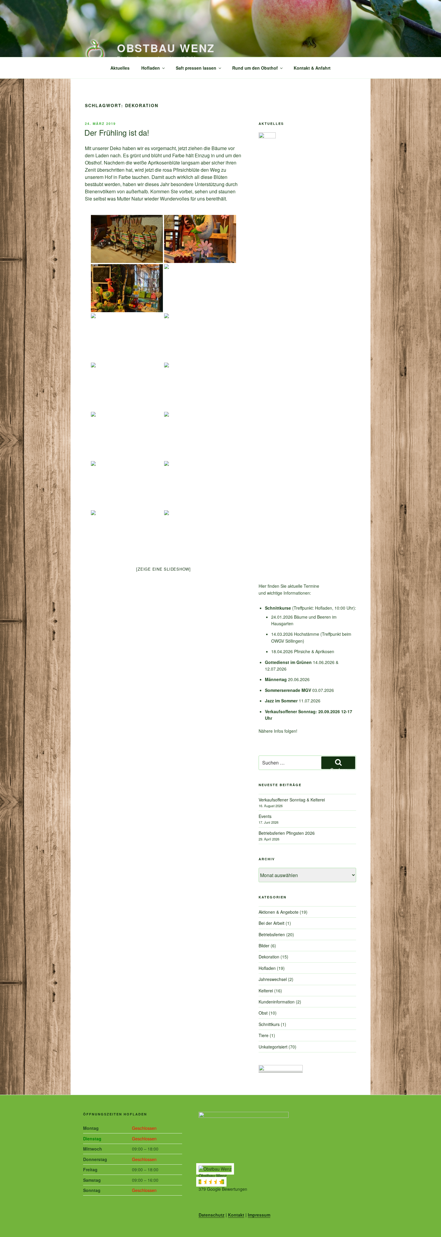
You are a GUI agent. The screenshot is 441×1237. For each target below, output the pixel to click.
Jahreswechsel (273, 979)
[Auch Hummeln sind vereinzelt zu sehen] (200, 337)
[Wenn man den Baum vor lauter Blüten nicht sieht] (127, 387)
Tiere (263, 1035)
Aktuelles (120, 68)
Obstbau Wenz (166, 48)
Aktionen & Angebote (278, 912)
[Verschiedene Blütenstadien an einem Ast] (127, 485)
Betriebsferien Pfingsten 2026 (287, 833)
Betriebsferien (272, 934)
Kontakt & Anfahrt (312, 68)
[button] (278, 1179)
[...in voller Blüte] (200, 436)
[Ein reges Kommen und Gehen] (200, 534)
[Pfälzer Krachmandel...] (127, 436)
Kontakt (236, 1215)
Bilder (264, 946)
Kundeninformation (277, 1002)
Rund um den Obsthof (255, 68)
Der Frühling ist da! (116, 132)
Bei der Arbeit (271, 923)
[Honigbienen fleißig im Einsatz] (200, 485)
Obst (263, 1013)
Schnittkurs (269, 1024)
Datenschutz (211, 1215)
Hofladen (150, 68)
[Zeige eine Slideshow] (163, 569)
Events (265, 816)
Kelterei (266, 991)
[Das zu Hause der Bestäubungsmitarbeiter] (127, 534)
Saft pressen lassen (196, 68)
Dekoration (269, 957)
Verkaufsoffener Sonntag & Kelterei (292, 800)
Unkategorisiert (273, 1047)
